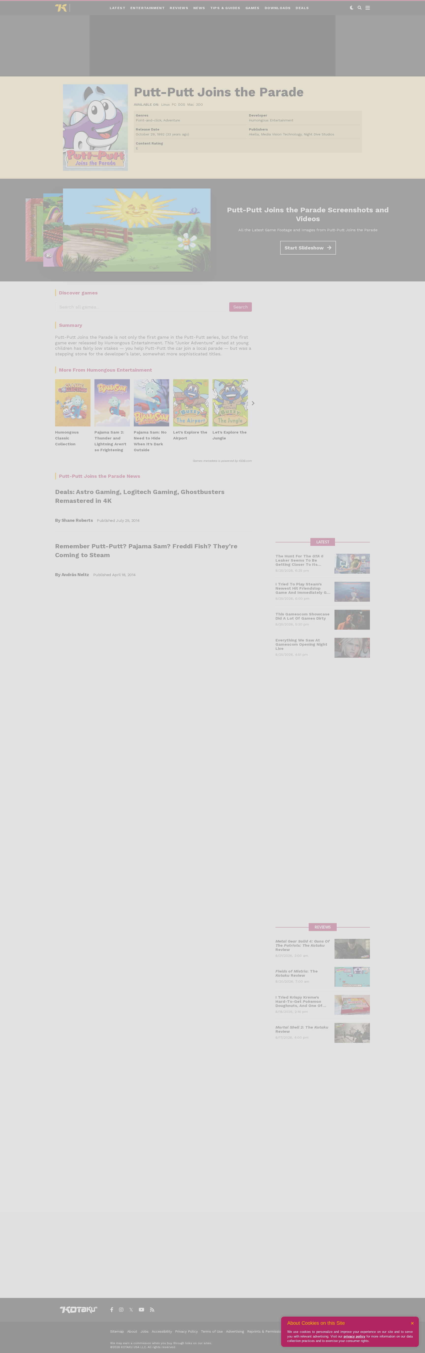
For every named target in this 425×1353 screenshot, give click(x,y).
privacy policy (354, 1336)
